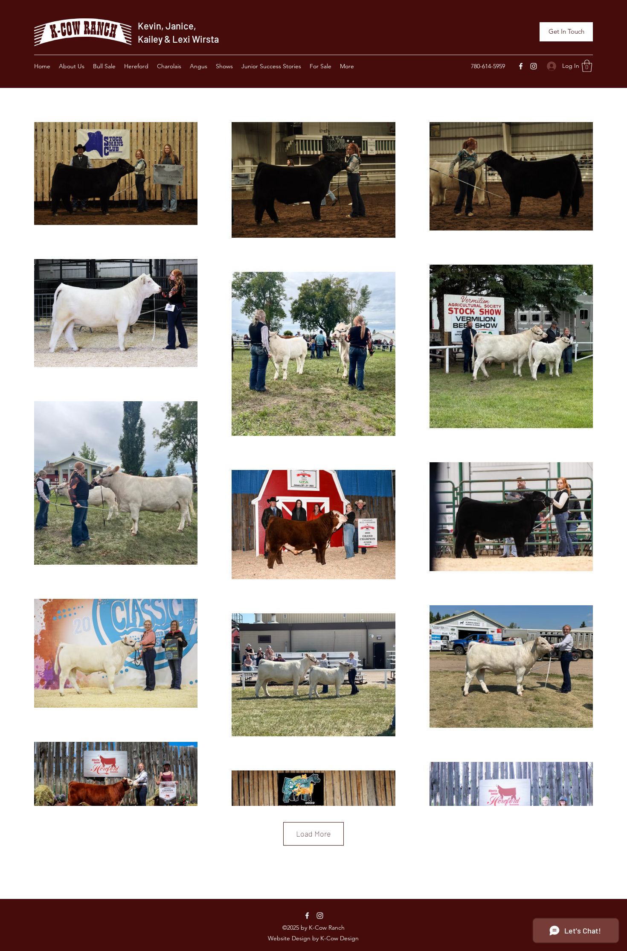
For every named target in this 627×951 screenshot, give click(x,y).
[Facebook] (521, 66)
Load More (313, 833)
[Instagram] (533, 66)
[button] (587, 66)
